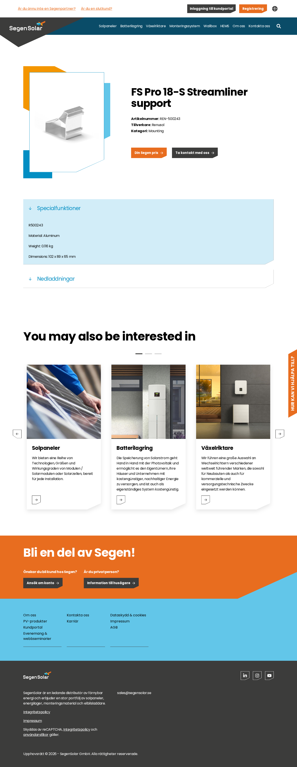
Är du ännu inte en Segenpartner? (47, 8)
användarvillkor (35, 734)
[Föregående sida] (17, 434)
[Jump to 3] (158, 353)
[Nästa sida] (279, 434)
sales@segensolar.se (134, 692)
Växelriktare (156, 26)
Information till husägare (108, 583)
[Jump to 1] (138, 353)
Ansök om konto (40, 583)
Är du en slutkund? (96, 8)
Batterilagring (131, 26)
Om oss (239, 26)
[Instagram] (257, 675)
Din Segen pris (146, 152)
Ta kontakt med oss (192, 152)
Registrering (253, 8)
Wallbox (210, 26)
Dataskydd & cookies (128, 615)
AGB (114, 627)
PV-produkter (35, 621)
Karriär (72, 621)
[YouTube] (269, 675)
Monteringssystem (184, 26)
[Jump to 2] (148, 353)
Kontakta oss (259, 26)
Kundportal (32, 627)
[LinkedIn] (245, 675)
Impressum (120, 621)
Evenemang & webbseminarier (37, 636)
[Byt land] (274, 8)
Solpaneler (108, 26)
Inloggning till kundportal (211, 8)
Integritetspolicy (36, 712)
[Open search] (278, 26)
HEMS (224, 26)
